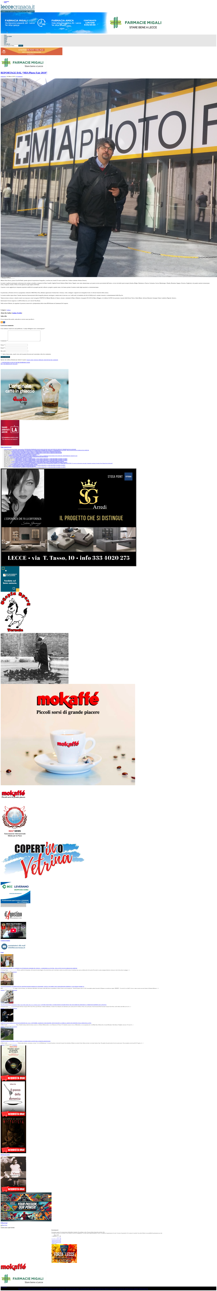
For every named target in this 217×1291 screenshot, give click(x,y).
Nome (3, 345)
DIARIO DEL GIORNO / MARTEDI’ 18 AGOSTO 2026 (21, 457)
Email (3, 348)
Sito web (3, 351)
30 (59, 1242)
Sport (5, 42)
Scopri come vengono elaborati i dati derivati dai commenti (42, 360)
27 (55, 1242)
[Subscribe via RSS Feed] (2, 322)
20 (55, 1241)
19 (53, 1241)
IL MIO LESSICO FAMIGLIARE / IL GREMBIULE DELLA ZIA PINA (22, 454)
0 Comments (19, 76)
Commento (4, 340)
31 (60, 1242)
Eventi (5, 40)
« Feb (53, 1243)
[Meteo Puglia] (4, 1225)
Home (5, 35)
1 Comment (14, 971)
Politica (5, 38)
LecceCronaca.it (4, 1287)
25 (52, 1242)
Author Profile (17, 313)
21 (56, 1241)
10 (60, 1238)
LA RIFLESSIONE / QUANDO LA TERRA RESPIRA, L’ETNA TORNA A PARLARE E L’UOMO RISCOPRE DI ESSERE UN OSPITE (40, 458)
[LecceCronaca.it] (18, 12)
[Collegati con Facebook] (4, 322)
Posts (5, 2)
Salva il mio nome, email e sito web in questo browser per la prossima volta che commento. (27, 354)
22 (57, 1241)
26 (53, 1242)
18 (52, 1241)
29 (57, 1242)
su (14, 449)
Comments (6, 1)
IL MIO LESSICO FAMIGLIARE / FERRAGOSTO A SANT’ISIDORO (24, 464)
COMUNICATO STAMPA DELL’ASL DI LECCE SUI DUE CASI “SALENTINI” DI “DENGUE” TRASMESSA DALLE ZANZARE (50, 449)
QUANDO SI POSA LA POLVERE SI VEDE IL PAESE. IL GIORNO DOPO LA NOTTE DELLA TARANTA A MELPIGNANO (36, 451)
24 (60, 1241)
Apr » (55, 1243)
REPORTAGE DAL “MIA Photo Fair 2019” (24, 72)
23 (59, 1241)
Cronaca (5, 37)
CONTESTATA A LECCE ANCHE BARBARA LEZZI (16, 362)
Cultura (5, 41)
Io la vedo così (7, 44)
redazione (3, 76)
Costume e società (8, 36)
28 (56, 1242)
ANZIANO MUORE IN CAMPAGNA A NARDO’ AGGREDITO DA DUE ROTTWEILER (30, 456)
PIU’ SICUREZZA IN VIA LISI (9, 364)
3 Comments (14, 1044)
